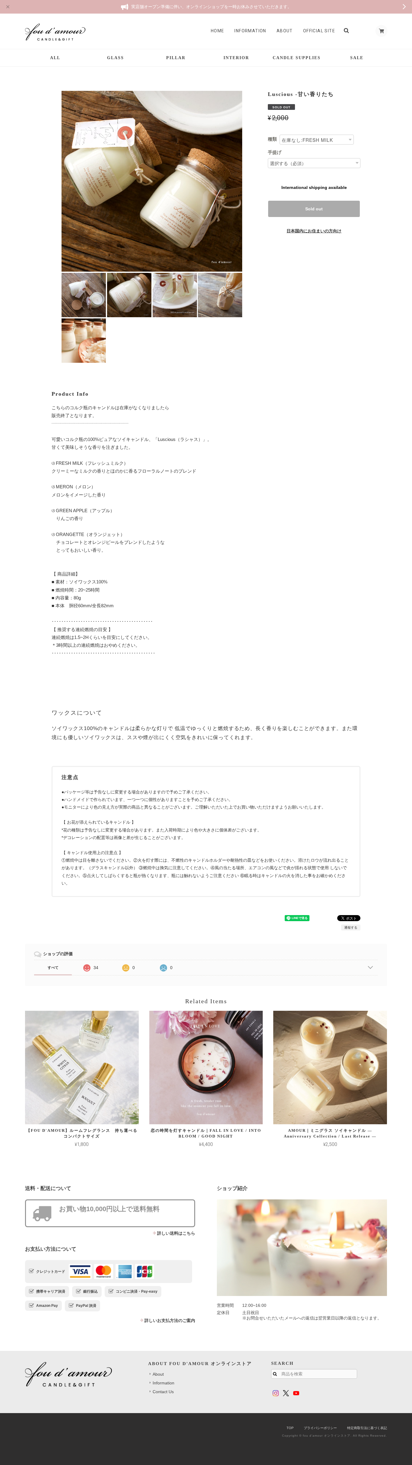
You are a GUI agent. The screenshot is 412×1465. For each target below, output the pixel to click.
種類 (272, 139)
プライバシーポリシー (320, 1428)
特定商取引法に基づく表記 (367, 1428)
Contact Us (163, 1391)
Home (217, 30)
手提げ (274, 152)
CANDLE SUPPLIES (297, 58)
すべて (53, 967)
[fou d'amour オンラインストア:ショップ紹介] (302, 1247)
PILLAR (175, 58)
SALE (356, 58)
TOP (290, 1428)
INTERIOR (236, 58)
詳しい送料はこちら (176, 1233)
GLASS (115, 58)
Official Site (319, 30)
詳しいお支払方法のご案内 (169, 1320)
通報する (350, 927)
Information (250, 30)
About (285, 30)
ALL (55, 58)
